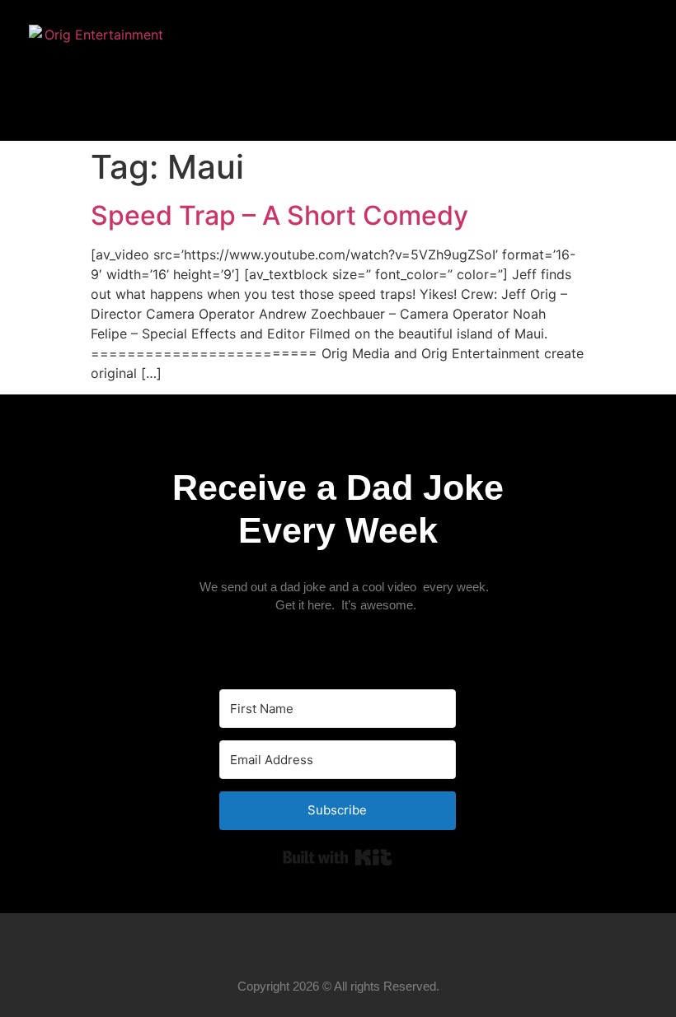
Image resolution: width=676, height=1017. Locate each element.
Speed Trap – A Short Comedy (279, 215)
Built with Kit (337, 857)
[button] (617, 70)
